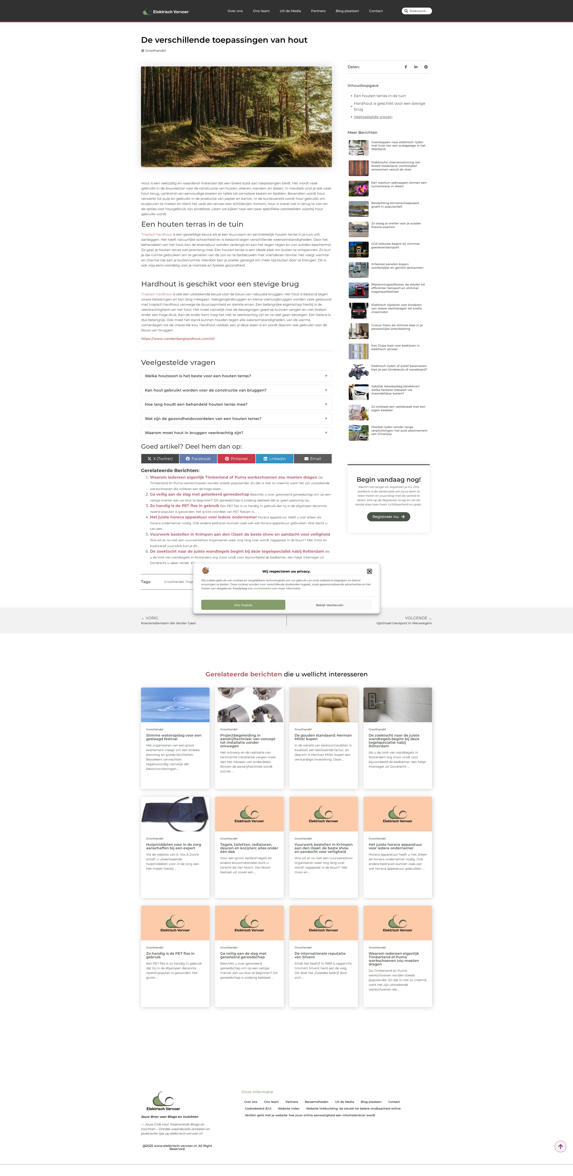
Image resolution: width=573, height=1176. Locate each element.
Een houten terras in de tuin (380, 96)
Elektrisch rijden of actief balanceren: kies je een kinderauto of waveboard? (399, 367)
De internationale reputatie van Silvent (320, 955)
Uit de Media (290, 11)
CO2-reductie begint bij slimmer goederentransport (395, 245)
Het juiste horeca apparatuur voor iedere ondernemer (203, 517)
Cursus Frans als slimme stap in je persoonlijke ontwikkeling (397, 326)
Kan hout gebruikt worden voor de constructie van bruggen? (236, 390)
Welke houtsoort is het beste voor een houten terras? (236, 376)
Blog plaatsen (347, 11)
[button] (369, 571)
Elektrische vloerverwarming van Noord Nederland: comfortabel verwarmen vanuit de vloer (395, 165)
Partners (318, 11)
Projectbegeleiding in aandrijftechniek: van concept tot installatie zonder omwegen (248, 740)
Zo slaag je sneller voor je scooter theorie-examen (396, 225)
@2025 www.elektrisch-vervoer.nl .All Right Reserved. (177, 1147)
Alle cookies (243, 605)
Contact (376, 11)
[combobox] (417, 11)
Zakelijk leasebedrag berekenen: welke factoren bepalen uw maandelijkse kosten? (395, 389)
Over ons (235, 11)
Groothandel (155, 51)
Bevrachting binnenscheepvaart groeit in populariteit (395, 204)
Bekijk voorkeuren (329, 605)
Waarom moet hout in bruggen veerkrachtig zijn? (236, 432)
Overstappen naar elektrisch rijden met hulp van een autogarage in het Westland (398, 145)
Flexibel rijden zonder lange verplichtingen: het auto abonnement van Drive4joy (399, 430)
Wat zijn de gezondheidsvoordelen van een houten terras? (236, 418)
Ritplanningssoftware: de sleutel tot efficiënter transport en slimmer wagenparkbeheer (398, 288)
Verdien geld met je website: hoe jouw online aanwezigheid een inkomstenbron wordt (310, 1115)
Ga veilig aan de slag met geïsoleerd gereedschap (199, 494)
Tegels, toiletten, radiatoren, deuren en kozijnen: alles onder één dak (249, 848)
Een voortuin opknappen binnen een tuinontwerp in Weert (399, 184)
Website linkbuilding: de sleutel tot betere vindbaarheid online (353, 1108)
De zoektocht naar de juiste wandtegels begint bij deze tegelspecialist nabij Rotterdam (237, 551)
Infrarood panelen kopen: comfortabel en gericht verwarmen (397, 265)
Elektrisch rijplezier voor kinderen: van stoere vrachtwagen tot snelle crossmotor (396, 308)
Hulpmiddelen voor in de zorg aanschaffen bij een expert (173, 846)
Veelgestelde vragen (373, 117)
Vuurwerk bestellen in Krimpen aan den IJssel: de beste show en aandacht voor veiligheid (240, 534)
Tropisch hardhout (156, 234)
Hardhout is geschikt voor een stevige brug (389, 106)
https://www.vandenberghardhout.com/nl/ (178, 339)
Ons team (261, 11)
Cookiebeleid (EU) (258, 1108)
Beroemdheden (316, 1102)
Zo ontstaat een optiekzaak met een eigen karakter (398, 408)
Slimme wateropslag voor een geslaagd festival (173, 737)
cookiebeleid (262, 588)
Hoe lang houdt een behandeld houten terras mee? (236, 404)
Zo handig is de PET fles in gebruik (184, 505)
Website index (288, 1108)
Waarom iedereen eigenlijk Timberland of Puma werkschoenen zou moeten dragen (233, 477)
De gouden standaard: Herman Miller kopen (323, 737)
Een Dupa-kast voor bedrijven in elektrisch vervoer (395, 347)
